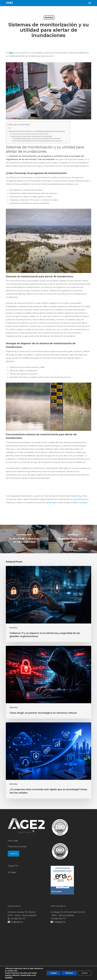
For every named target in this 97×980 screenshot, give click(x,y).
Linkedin (83, 502)
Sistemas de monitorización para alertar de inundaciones (32, 136)
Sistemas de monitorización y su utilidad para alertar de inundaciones (36, 131)
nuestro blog (76, 496)
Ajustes (85, 973)
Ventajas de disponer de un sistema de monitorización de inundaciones (37, 138)
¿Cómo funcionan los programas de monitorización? (29, 134)
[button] (89, 3)
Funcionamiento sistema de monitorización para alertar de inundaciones (38, 141)
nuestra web (50, 502)
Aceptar (54, 973)
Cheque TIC (13, 866)
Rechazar (69, 973)
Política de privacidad (17, 846)
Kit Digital (12, 872)
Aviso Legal (13, 841)
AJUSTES (8, 977)
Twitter (74, 502)
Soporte (13, 853)
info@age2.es (16, 922)
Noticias (49, 17)
